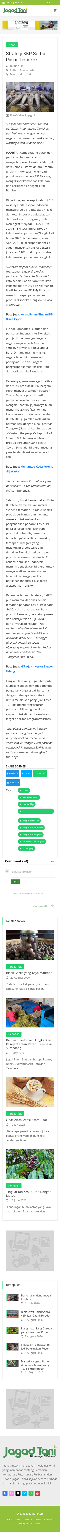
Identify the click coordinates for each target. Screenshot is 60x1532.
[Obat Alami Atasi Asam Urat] (30, 1092)
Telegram (14, 782)
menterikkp (28, 804)
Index (9, 1519)
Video (38, 1519)
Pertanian (13, 1034)
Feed (37, 1523)
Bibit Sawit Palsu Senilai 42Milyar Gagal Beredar (35, 1313)
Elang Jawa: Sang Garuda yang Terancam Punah (36, 1330)
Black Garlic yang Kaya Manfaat (29, 973)
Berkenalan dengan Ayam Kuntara (37, 1297)
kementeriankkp (30, 797)
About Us (27, 1519)
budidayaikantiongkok (33, 841)
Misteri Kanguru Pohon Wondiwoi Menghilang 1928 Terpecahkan (35, 1365)
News (12, 45)
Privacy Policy (25, 1523)
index (50, 2)
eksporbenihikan (31, 820)
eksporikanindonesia (33, 827)
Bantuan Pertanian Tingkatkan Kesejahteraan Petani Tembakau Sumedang (30, 1044)
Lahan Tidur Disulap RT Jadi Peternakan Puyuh (36, 1347)
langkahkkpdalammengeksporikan (36, 811)
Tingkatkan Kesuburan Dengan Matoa (28, 1194)
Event (17, 1519)
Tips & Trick (15, 967)
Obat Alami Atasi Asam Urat (26, 1120)
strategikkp (28, 848)
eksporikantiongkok (32, 834)
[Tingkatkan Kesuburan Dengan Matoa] (30, 1164)
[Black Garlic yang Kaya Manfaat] (30, 945)
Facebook (13, 773)
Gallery (48, 1519)
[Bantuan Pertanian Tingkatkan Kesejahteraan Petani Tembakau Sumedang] (30, 1012)
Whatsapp (41, 773)
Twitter (27, 773)
